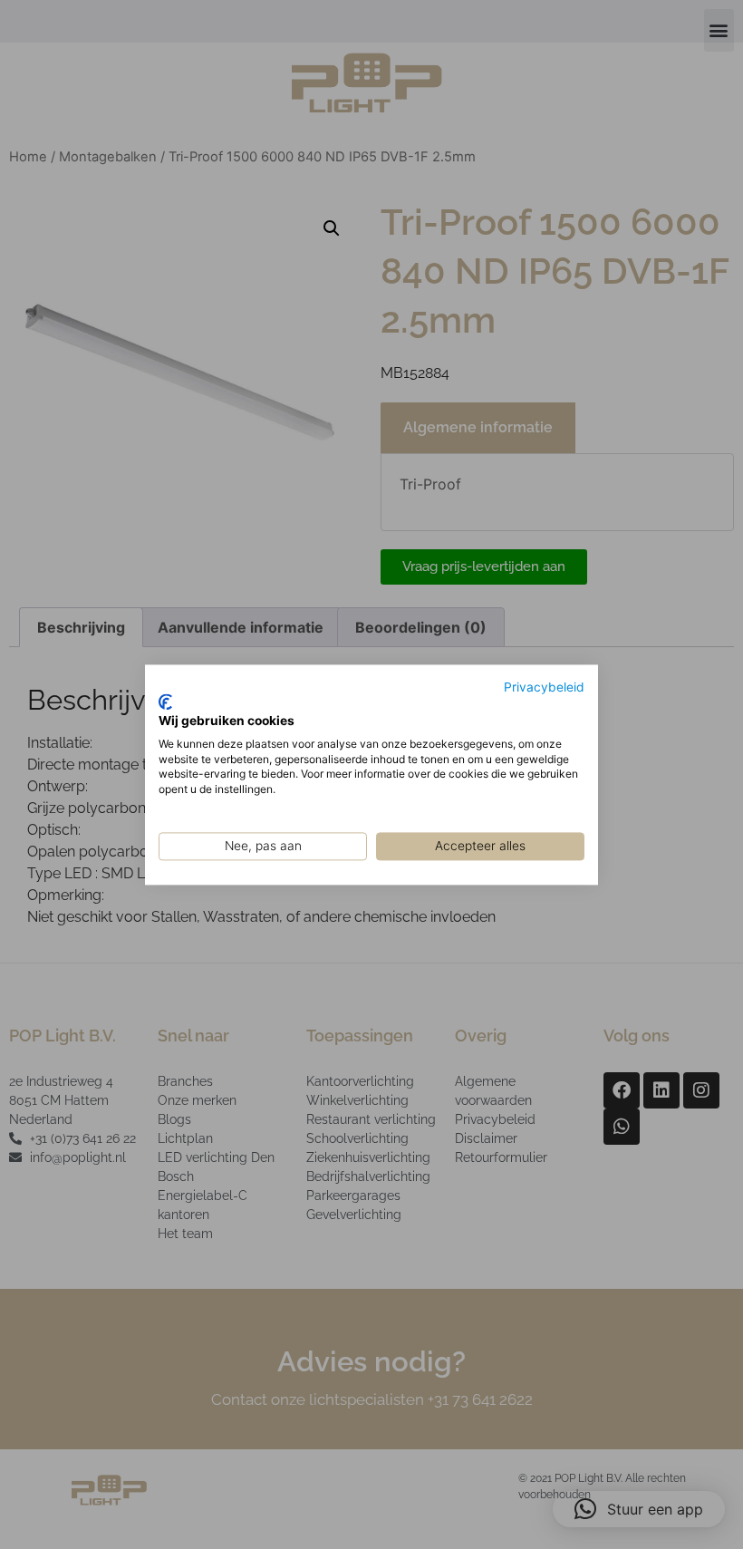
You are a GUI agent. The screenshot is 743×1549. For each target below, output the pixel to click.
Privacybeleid (544, 687)
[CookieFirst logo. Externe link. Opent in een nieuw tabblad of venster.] (165, 702)
